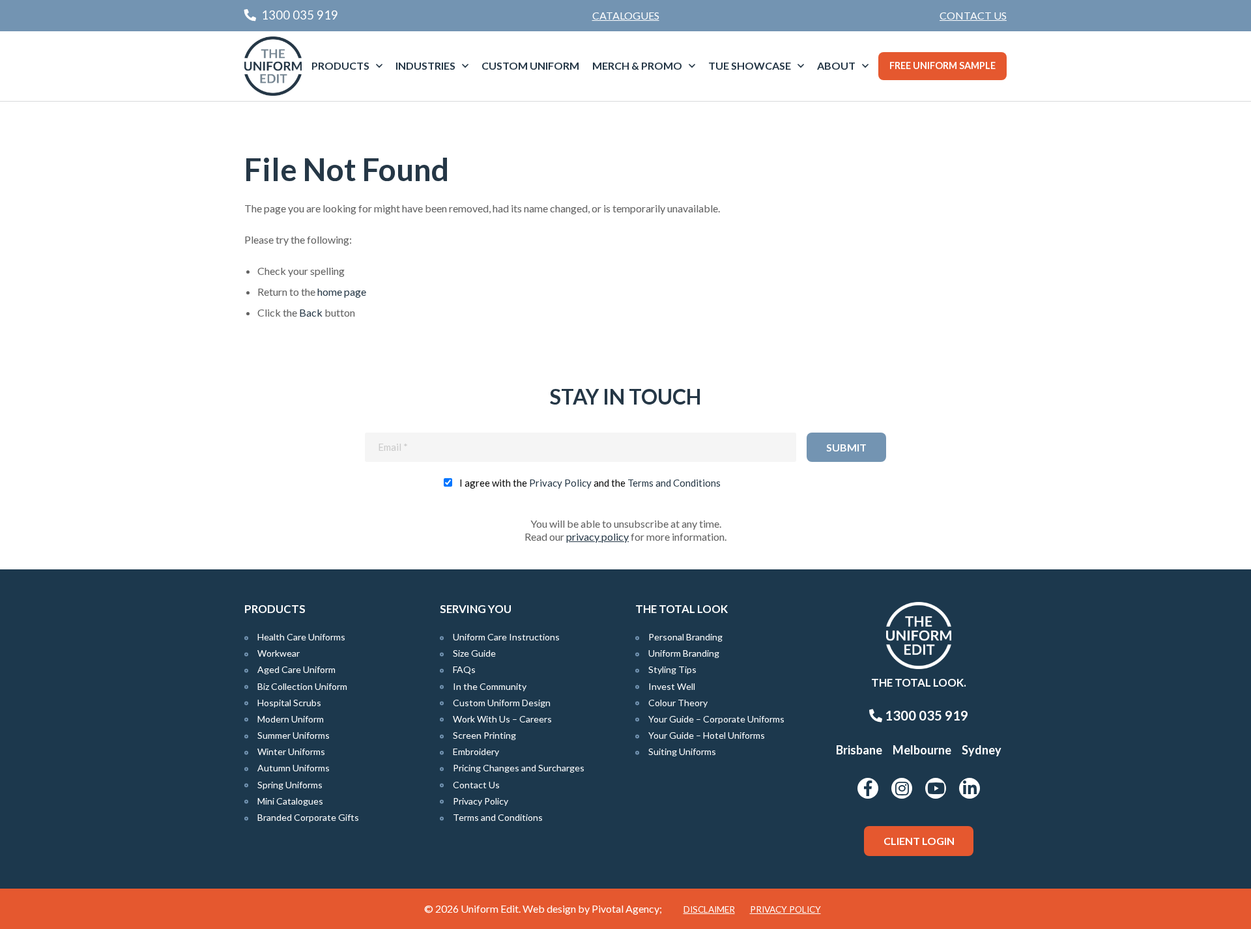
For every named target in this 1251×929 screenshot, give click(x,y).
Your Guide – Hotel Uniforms (706, 735)
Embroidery (476, 751)
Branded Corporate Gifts (308, 817)
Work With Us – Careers (502, 718)
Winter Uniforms (291, 751)
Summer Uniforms (293, 735)
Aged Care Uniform (296, 669)
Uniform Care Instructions (506, 636)
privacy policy (597, 536)
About (836, 65)
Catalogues (625, 15)
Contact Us (973, 15)
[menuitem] (973, 15)
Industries (425, 65)
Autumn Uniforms (293, 767)
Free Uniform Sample (942, 65)
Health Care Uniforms (301, 636)
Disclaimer (709, 909)
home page (341, 291)
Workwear (278, 653)
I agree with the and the (590, 483)
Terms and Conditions (674, 483)
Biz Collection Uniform (302, 686)
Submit (846, 447)
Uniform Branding (683, 653)
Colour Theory (678, 702)
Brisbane (859, 750)
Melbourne (922, 750)
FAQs (464, 669)
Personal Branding (685, 636)
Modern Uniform (290, 718)
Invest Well (671, 686)
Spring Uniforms (290, 784)
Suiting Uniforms (682, 751)
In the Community (489, 686)
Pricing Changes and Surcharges (518, 767)
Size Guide (474, 653)
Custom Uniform (530, 65)
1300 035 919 (925, 715)
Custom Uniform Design (502, 702)
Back (311, 312)
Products (340, 65)
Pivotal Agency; (627, 908)
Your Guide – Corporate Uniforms (716, 718)
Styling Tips (672, 669)
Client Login (919, 841)
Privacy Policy (560, 483)
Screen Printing (484, 735)
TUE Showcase (749, 65)
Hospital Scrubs (289, 702)
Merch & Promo (637, 65)
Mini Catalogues (290, 801)
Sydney (981, 750)
